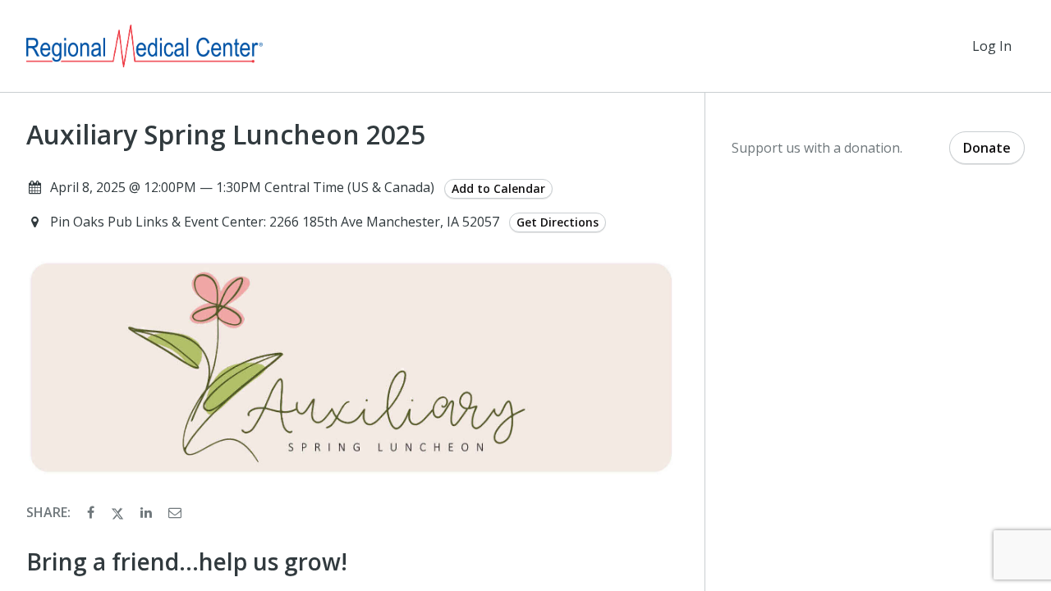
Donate (987, 148)
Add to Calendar (498, 188)
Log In (992, 46)
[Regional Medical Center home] (144, 46)
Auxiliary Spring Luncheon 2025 (225, 134)
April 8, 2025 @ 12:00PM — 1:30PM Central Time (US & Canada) (242, 187)
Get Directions (557, 222)
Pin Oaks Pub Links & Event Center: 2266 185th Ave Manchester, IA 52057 (276, 222)
